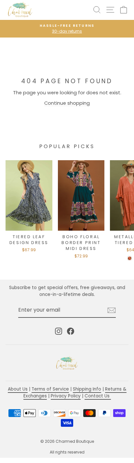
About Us (18, 389)
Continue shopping (67, 103)
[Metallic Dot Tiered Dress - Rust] (129, 258)
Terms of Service (50, 389)
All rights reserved (67, 452)
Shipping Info (87, 389)
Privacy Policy (66, 396)
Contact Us (98, 396)
